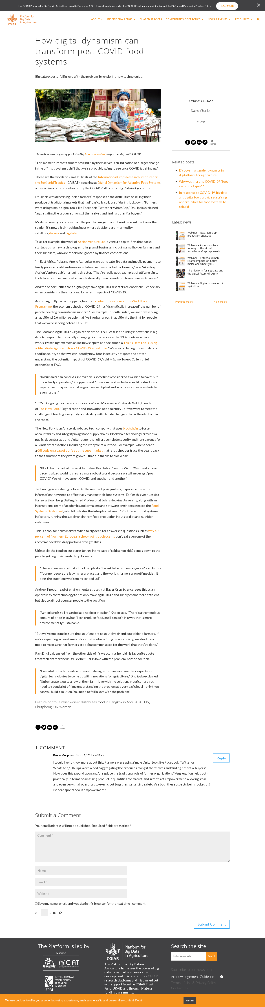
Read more (227, 5)
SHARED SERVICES (151, 19)
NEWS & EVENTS (218, 19)
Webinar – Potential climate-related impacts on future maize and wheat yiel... (203, 261)
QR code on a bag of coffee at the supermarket (70, 450)
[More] (204, 142)
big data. (71, 233)
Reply (221, 758)
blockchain (130, 428)
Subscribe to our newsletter (192, 969)
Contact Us (179, 988)
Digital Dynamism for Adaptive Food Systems (129, 182)
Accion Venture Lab (91, 242)
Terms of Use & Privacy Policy (193, 982)
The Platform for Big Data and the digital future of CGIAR (205, 272)
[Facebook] (187, 142)
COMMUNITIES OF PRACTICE (183, 19)
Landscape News (96, 154)
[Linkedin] (199, 142)
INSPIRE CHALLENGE (119, 19)
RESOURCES (242, 19)
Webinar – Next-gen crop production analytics (202, 234)
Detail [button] (139, 1000)
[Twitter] (193, 142)
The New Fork (49, 409)
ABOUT (95, 19)
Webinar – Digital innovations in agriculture (205, 285)
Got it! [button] (190, 1000)
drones (54, 233)
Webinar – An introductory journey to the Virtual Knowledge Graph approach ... (204, 248)
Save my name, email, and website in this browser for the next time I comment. (92, 903)
